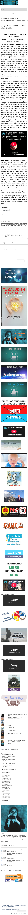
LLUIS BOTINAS (5, 787)
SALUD (3, 768)
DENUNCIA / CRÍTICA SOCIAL (8, 759)
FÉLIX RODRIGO (5, 776)
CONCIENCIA (5, 19)
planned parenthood (7, 224)
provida (17, 224)
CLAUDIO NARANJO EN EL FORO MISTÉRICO (17, 737)
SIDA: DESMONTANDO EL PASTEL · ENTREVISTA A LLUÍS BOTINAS (15, 718)
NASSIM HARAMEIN (6, 793)
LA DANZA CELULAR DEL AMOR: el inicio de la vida (13, 235)
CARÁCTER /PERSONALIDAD (8, 754)
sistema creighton (17, 225)
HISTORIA (4, 762)
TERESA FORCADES (6, 799)
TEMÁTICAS (3, 753)
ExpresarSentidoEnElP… (11, 849)
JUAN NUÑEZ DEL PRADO (7, 785)
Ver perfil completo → (5, 841)
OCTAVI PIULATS (5, 794)
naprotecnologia (16, 223)
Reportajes (20, 21)
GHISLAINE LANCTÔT (6, 778)
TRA (23, 225)
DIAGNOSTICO (11, 727)
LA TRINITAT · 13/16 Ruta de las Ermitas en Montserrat (17, 239)
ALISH (15, 29)
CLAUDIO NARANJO (6, 773)
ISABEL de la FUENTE (6, 779)
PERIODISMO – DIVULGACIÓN (8, 763)
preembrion (13, 224)
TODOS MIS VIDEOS (5, 802)
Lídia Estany (5, 160)
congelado (18, 221)
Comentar (20, 260)
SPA (21, 225)
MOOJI (3, 791)
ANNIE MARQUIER (6, 772)
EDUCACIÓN (5, 760)
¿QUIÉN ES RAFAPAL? (12, 730)
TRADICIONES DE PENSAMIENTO (9, 769)
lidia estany (11, 223)
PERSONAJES (3, 771)
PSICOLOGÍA (11, 21)
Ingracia (9, 743)
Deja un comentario (24, 29)
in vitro (25, 221)
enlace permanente (17, 226)
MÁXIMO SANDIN (6, 790)
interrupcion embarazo (5, 223)
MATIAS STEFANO (6, 788)
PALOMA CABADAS (6, 796)
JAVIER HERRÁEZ (5, 781)
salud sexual (3, 225)
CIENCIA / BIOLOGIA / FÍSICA (8, 756)
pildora (21, 223)
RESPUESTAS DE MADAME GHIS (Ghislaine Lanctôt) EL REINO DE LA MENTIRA (16, 741)
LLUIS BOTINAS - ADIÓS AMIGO (15, 733)
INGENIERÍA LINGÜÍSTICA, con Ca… (14, 850)
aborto (6, 221)
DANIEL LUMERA (6, 775)
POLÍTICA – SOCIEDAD (7, 765)
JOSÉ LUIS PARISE (6, 782)
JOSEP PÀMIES (5, 800)
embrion (22, 221)
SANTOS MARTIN (6, 797)
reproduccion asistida (23, 224)
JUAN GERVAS (5, 784)
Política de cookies (15, 909)
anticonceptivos (13, 221)
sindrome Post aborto (9, 225)
